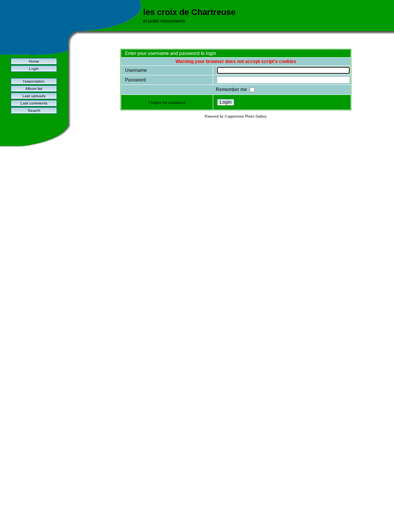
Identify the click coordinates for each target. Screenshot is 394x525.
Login (34, 68)
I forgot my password (167, 102)
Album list (33, 88)
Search (34, 110)
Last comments (33, 103)
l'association (34, 81)
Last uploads (33, 96)
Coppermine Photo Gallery (246, 116)
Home (34, 61)
